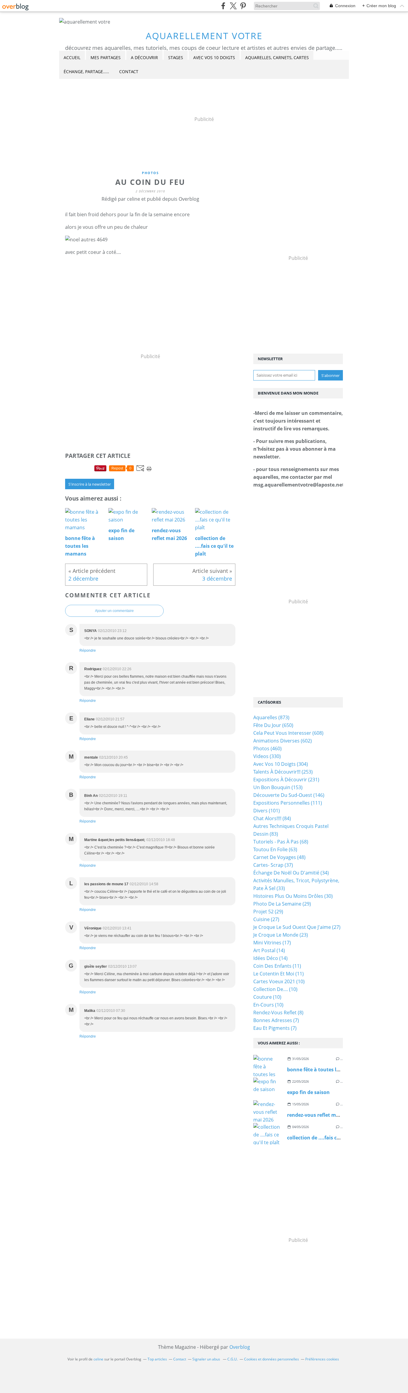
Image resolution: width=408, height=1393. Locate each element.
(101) (266, 810)
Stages (175, 57)
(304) (280, 764)
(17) (272, 942)
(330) (267, 756)
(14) (269, 950)
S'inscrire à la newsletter (89, 484)
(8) (278, 1012)
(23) (280, 935)
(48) (279, 857)
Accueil (72, 57)
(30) (293, 896)
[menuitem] (72, 58)
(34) (291, 872)
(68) (280, 841)
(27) (266, 919)
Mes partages (106, 57)
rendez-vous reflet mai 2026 (319, 1115)
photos (150, 173)
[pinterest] (243, 5)
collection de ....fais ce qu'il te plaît (328, 1137)
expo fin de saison (308, 1092)
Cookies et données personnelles (271, 1359)
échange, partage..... (86, 71)
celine (98, 1359)
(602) (282, 740)
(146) (288, 795)
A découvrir (144, 57)
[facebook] (223, 5)
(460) (267, 748)
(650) (273, 725)
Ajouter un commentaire (114, 611)
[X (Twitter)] (233, 5)
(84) (272, 818)
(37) (273, 865)
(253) (283, 771)
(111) (287, 803)
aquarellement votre (204, 36)
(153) (278, 787)
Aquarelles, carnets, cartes (277, 57)
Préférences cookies (322, 1359)
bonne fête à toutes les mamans (325, 1069)
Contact (128, 71)
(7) (276, 1020)
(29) (282, 903)
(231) (286, 779)
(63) (275, 849)
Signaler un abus (206, 1359)
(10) (279, 981)
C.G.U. (232, 1359)
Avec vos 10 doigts (214, 57)
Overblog (239, 1347)
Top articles (157, 1359)
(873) (271, 717)
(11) (277, 966)
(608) (288, 733)
